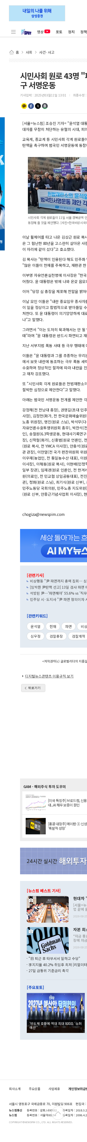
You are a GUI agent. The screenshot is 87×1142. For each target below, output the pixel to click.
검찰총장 (56, 636)
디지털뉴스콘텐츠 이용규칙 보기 (49, 676)
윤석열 (36, 626)
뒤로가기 (34, 688)
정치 (71, 31)
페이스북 (31, 106)
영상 (40, 31)
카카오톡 (24, 106)
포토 (59, 31)
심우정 (36, 636)
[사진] (48, 909)
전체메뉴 (13, 32)
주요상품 (34, 1088)
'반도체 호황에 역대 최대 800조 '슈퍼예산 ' (55, 1025)
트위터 (38, 106)
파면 (68, 626)
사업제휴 (54, 1088)
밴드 (45, 106)
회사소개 (15, 1088)
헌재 (53, 626)
